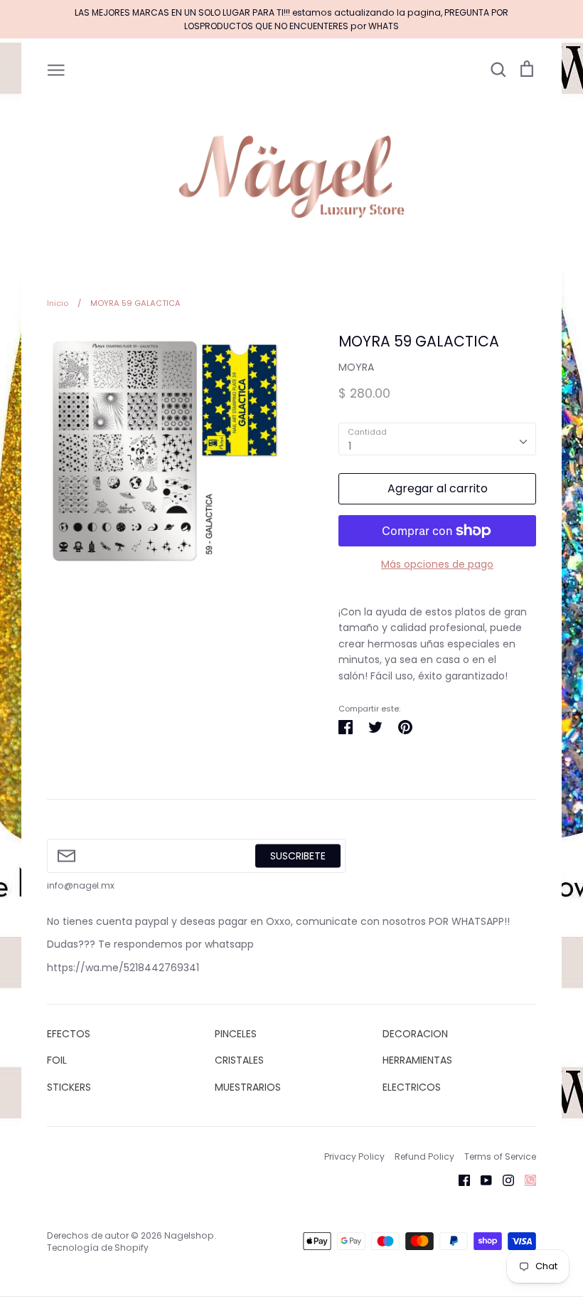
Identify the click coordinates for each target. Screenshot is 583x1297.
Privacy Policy (354, 1156)
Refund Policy (424, 1156)
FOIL (57, 1060)
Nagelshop (189, 1235)
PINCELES (236, 1034)
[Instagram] (503, 1179)
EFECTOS (68, 1034)
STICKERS (69, 1087)
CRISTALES (239, 1060)
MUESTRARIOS (248, 1087)
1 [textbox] (349, 446)
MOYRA (356, 367)
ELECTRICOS (412, 1087)
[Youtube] (481, 1179)
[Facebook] (459, 1179)
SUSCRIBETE (298, 855)
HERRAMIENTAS (417, 1060)
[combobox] (437, 439)
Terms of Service (500, 1156)
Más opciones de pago (437, 564)
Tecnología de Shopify (98, 1248)
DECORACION (415, 1034)
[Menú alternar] (56, 69)
